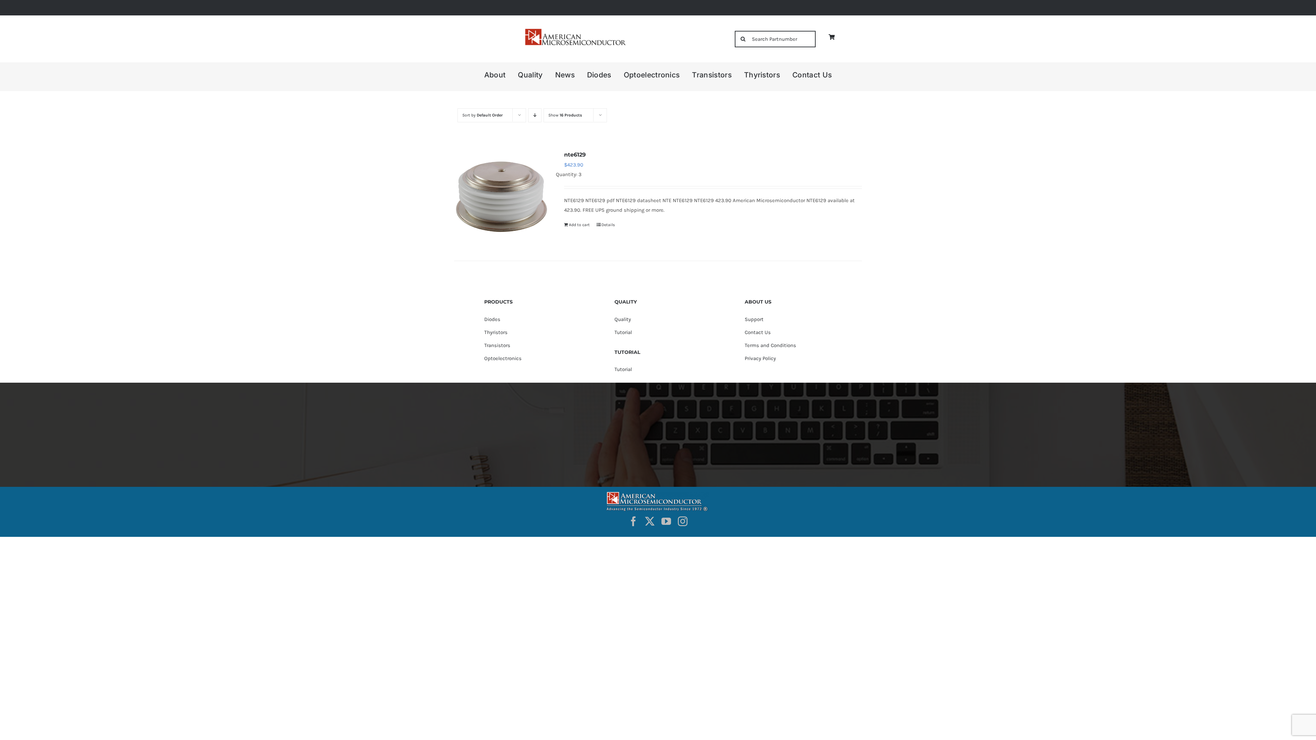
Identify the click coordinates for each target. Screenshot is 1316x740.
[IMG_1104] (574, 30)
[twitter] (650, 521)
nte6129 (575, 154)
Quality (622, 319)
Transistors (497, 345)
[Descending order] (534, 115)
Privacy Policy (760, 358)
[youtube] (666, 521)
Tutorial (623, 332)
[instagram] (682, 521)
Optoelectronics (503, 358)
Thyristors (496, 332)
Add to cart (579, 224)
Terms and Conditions (770, 345)
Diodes (492, 319)
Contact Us (758, 332)
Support (754, 319)
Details (608, 224)
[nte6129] (501, 197)
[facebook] (633, 521)
